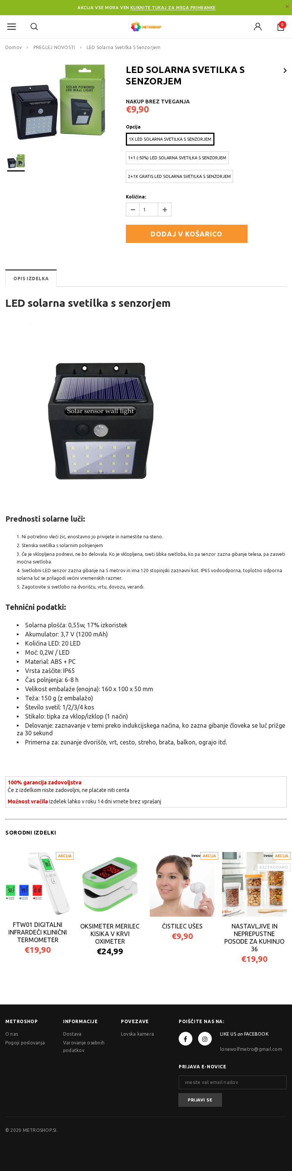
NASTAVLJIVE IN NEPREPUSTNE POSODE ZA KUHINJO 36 (254, 937)
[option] (58, 102)
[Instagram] (205, 1039)
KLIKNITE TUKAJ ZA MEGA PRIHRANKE (173, 7)
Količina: (136, 196)
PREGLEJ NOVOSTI (54, 47)
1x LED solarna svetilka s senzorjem (170, 139)
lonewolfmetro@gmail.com (251, 1049)
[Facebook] (185, 1039)
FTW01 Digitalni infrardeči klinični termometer (37, 932)
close (287, 6)
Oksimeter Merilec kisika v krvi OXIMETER (110, 934)
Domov (13, 47)
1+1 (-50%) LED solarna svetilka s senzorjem (177, 157)
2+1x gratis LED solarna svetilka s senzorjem (179, 176)
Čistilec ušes (182, 926)
